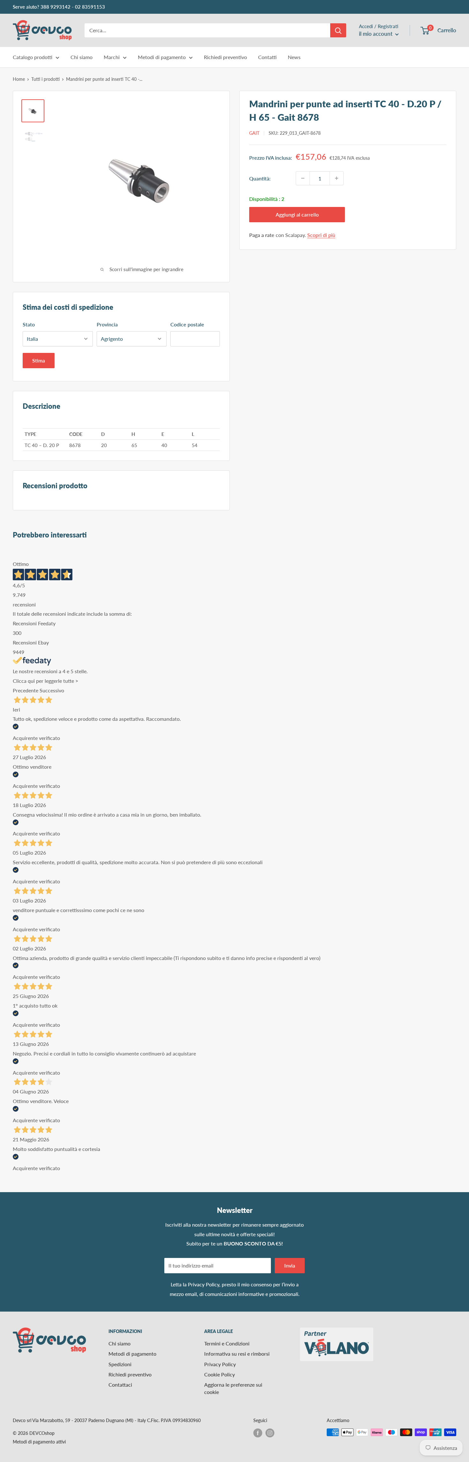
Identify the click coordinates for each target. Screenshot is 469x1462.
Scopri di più (321, 235)
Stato (29, 324)
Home (19, 79)
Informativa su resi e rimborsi (237, 1354)
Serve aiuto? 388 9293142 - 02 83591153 (59, 7)
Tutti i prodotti (45, 79)
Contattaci (120, 1385)
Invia (289, 1265)
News (294, 57)
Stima (38, 360)
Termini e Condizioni (226, 1343)
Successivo (52, 690)
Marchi (112, 57)
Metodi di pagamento (162, 57)
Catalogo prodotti (32, 57)
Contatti (267, 57)
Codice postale (187, 324)
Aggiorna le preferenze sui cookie (233, 1388)
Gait (254, 133)
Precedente (25, 690)
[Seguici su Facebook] (257, 1432)
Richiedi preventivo (225, 57)
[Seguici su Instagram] (269, 1432)
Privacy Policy (203, 1284)
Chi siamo (82, 57)
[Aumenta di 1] (336, 178)
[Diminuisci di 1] (302, 178)
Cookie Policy (219, 1374)
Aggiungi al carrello (297, 214)
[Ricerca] (338, 30)
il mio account (376, 33)
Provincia (107, 324)
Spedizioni (119, 1364)
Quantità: (260, 178)
